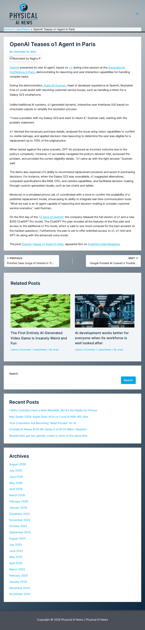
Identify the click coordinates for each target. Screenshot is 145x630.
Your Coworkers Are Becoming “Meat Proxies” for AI (42, 423)
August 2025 (17, 538)
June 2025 (16, 551)
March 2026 (17, 495)
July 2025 (15, 544)
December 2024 (19, 588)
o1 (70, 67)
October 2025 (18, 526)
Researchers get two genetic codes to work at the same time (48, 435)
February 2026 (18, 501)
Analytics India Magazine (104, 244)
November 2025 (19, 520)
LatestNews (40, 349)
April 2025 (15, 563)
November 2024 (19, 594)
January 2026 (18, 507)
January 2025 (18, 582)
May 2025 (15, 557)
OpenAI (14, 67)
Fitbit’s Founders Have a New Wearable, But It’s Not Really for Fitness (53, 410)
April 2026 (15, 489)
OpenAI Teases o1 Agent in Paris (43, 244)
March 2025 (17, 569)
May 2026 (15, 483)
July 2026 (15, 470)
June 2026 (16, 476)
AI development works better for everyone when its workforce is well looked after (102, 338)
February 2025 (18, 575)
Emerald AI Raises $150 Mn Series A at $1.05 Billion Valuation (48, 429)
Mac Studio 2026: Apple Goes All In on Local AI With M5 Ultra (48, 416)
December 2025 (19, 514)
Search (13, 373)
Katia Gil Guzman (55, 85)
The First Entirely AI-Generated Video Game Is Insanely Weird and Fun (39, 338)
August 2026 (17, 464)
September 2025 (20, 532)
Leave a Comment (21, 349)
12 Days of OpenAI (51, 217)
